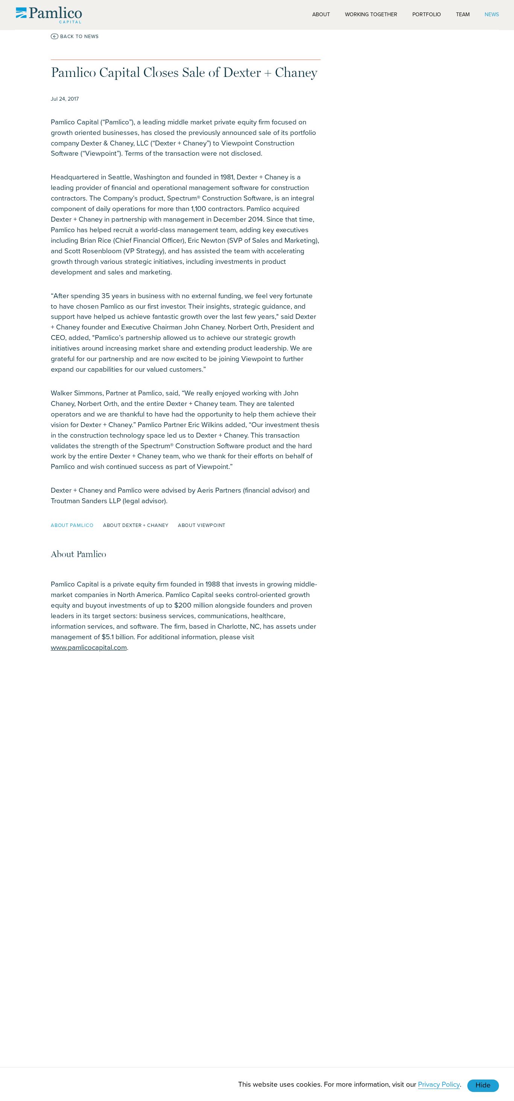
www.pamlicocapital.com (89, 647)
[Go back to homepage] (49, 15)
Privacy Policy (439, 1084)
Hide (483, 1085)
